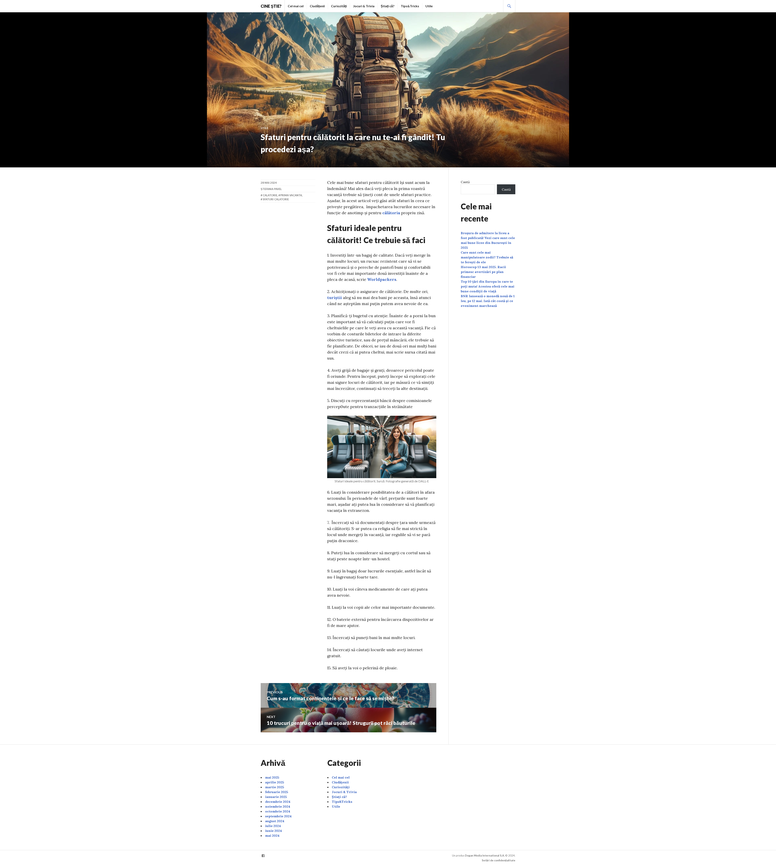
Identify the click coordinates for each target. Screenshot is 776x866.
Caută (465, 182)
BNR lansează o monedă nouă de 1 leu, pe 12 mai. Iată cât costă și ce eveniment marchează (488, 301)
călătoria (391, 212)
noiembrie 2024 (277, 806)
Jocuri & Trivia (363, 6)
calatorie (270, 195)
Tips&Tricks (410, 6)
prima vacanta (291, 195)
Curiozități (339, 6)
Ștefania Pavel (271, 189)
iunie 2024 (273, 831)
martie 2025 (274, 787)
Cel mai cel (296, 6)
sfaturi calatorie (276, 199)
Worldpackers (381, 279)
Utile (429, 6)
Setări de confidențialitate (498, 860)
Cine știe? (271, 6)
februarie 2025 (276, 792)
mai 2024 (272, 835)
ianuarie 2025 (276, 797)
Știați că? (387, 6)
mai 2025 (272, 777)
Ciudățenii (317, 6)
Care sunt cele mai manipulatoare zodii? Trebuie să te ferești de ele (487, 257)
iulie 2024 (273, 826)
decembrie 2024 (277, 802)
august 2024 (274, 821)
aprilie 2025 (274, 782)
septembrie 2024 (278, 816)
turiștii (334, 297)
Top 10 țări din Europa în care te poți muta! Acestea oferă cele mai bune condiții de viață (487, 286)
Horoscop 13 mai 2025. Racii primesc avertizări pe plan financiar (483, 272)
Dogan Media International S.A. (485, 855)
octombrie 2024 (277, 811)
